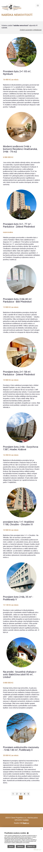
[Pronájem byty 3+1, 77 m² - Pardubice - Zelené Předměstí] (21, 205)
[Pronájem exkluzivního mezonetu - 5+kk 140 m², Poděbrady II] (21, 728)
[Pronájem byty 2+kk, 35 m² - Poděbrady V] (21, 577)
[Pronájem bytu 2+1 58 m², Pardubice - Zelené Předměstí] (21, 352)
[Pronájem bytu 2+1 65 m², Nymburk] (21, 52)
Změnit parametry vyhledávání (31, 30)
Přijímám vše (31, 846)
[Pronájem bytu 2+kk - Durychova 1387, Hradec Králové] (21, 427)
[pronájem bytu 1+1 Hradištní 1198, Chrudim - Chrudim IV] (21, 502)
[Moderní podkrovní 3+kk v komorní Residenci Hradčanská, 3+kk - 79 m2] (21, 127)
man (26, 823)
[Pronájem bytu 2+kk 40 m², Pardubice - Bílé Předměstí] (21, 280)
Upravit (11, 846)
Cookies (26, 820)
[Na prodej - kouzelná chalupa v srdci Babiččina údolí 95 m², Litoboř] (21, 652)
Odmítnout (20, 846)
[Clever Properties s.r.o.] (11, 6)
